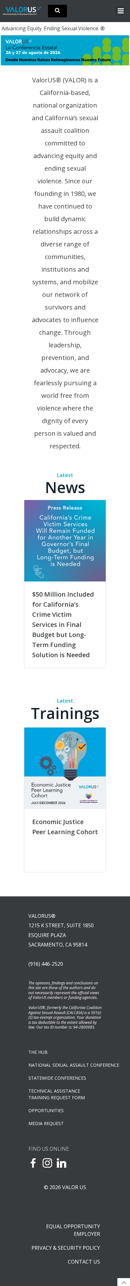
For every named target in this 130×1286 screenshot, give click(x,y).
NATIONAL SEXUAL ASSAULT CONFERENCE (65, 1065)
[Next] (116, 50)
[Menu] (120, 11)
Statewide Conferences (57, 1078)
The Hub (38, 1052)
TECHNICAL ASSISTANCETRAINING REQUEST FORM (56, 1094)
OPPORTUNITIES (46, 1110)
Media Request (46, 1123)
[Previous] (14, 50)
